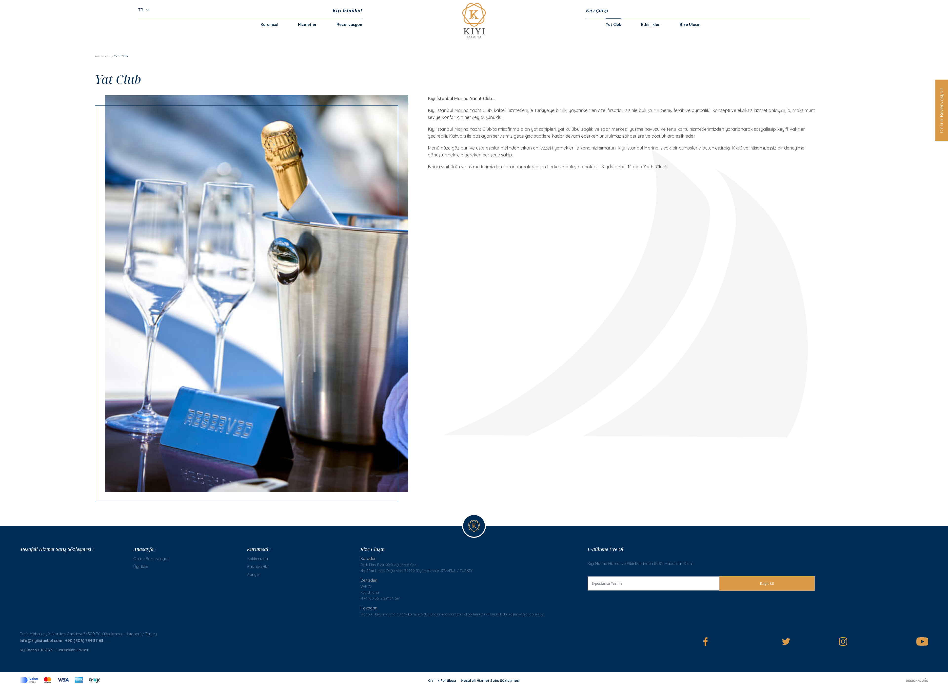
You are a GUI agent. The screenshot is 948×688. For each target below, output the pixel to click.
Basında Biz (257, 566)
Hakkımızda (257, 558)
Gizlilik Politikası (442, 680)
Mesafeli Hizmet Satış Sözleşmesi (490, 680)
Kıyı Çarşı (597, 10)
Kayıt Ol (767, 583)
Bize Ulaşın (690, 24)
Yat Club (613, 24)
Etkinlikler (650, 24)
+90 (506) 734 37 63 (84, 640)
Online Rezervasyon (941, 110)
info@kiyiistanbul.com (41, 640)
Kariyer (253, 574)
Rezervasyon (349, 24)
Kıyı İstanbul (347, 10)
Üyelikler (140, 566)
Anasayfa (103, 56)
